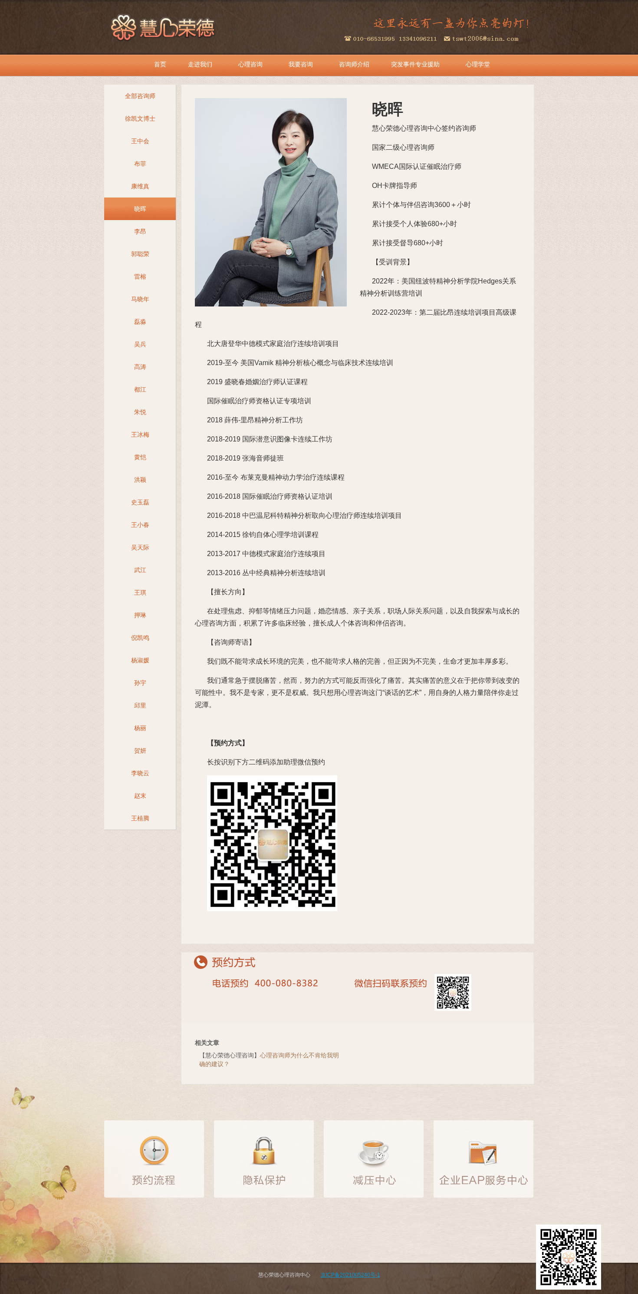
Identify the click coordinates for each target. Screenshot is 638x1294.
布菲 (140, 163)
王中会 (140, 141)
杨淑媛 (140, 660)
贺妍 (140, 750)
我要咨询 (301, 64)
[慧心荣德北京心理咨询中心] (163, 26)
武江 (140, 569)
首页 (160, 64)
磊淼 (140, 321)
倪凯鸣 (140, 637)
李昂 (140, 231)
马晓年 (140, 299)
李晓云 (140, 773)
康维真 (140, 186)
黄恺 (140, 457)
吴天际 (140, 547)
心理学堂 (478, 64)
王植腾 (140, 818)
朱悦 (140, 411)
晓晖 (140, 208)
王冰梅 (140, 434)
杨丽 (140, 727)
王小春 (140, 524)
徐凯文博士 (140, 118)
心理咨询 (250, 64)
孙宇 (140, 682)
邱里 (140, 705)
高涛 (140, 366)
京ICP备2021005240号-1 (350, 1275)
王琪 (140, 592)
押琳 (140, 615)
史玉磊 (140, 502)
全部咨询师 (140, 95)
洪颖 (140, 479)
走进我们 (200, 64)
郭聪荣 (140, 253)
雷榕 (140, 276)
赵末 (140, 795)
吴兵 (140, 344)
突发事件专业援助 (415, 64)
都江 (140, 389)
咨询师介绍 (354, 64)
